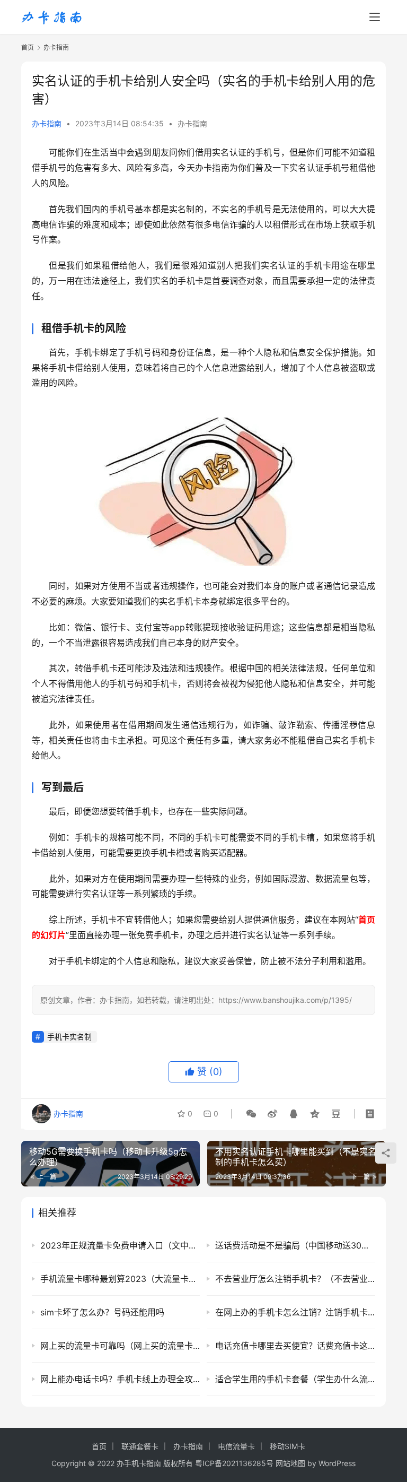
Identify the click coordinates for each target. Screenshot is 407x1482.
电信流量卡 (236, 1446)
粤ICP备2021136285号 (234, 1463)
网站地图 (290, 1463)
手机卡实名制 (69, 1036)
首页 (27, 47)
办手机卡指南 (139, 1463)
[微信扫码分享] (251, 1113)
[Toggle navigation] (375, 17)
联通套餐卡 (139, 1446)
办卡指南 (46, 123)
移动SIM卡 (287, 1446)
